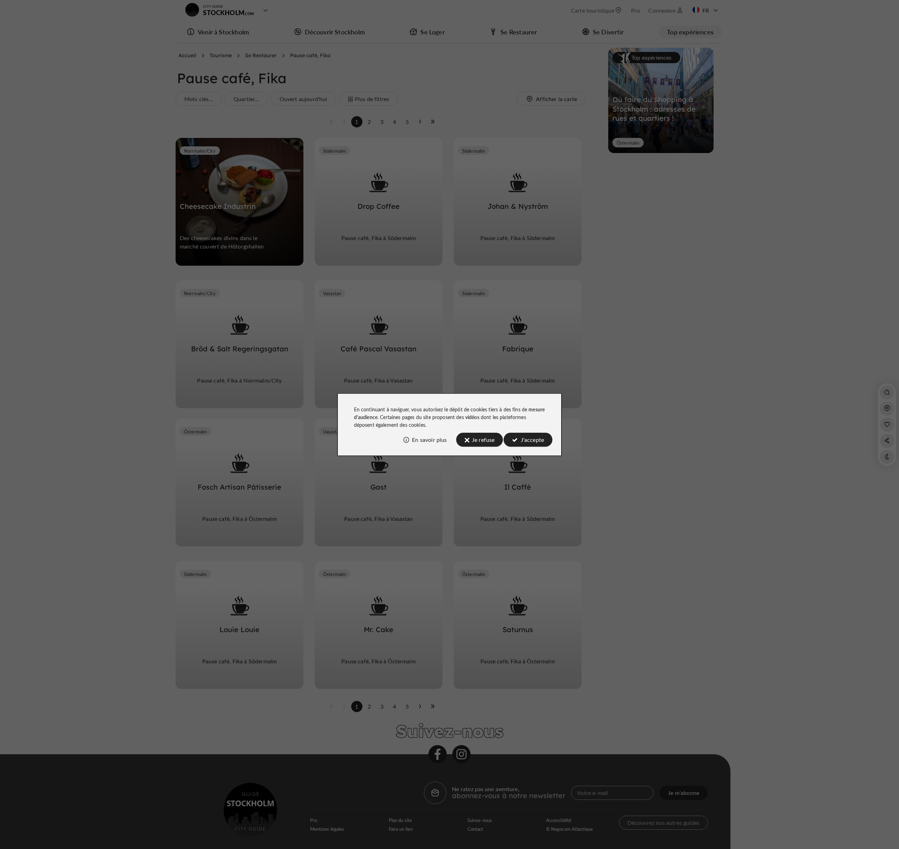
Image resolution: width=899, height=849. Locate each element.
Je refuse (483, 439)
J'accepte (532, 439)
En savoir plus (429, 439)
